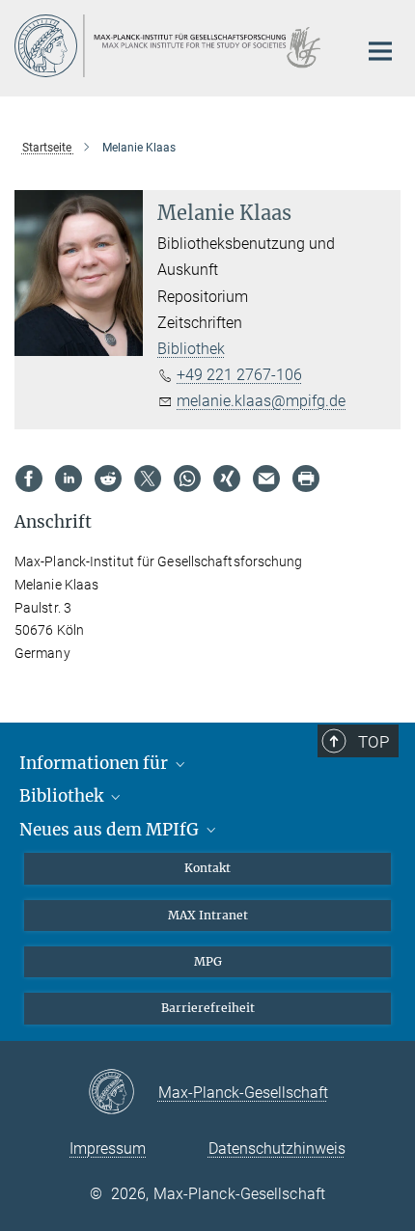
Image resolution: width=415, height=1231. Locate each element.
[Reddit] (108, 478)
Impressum (107, 1148)
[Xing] (226, 478)
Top (373, 742)
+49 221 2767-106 (239, 375)
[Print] (305, 478)
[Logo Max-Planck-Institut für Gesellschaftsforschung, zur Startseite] (171, 45)
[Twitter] (147, 478)
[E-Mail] (266, 478)
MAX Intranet (208, 915)
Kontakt (207, 868)
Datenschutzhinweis (277, 1148)
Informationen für (95, 763)
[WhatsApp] (187, 478)
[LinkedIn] (68, 478)
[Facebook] (28, 478)
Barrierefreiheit (208, 1007)
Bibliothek (191, 349)
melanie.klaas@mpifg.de (261, 401)
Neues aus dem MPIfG (111, 829)
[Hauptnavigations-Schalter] (380, 51)
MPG (208, 961)
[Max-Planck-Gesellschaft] (123, 1093)
